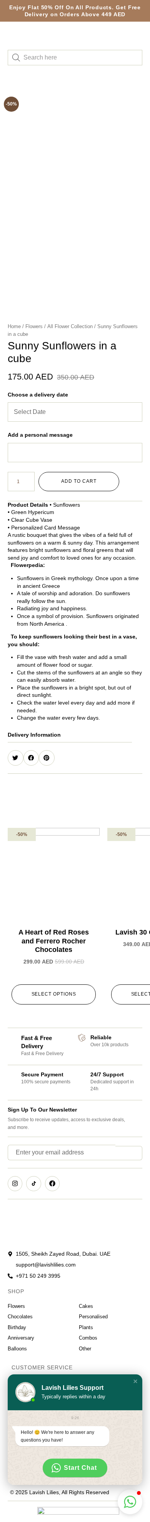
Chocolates (20, 1316)
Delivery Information (34, 735)
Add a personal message (40, 435)
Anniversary (21, 1338)
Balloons (17, 1349)
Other (85, 1349)
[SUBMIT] (128, 1153)
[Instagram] (15, 1183)
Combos (88, 1338)
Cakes (86, 1306)
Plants (86, 1327)
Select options (54, 994)
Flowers (34, 326)
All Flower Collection (70, 326)
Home (14, 326)
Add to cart (78, 481)
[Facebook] (52, 1183)
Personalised (93, 1316)
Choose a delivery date (38, 395)
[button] (70, 734)
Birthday (17, 1327)
